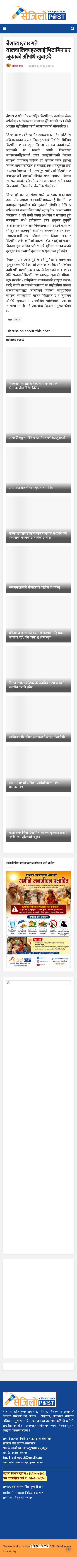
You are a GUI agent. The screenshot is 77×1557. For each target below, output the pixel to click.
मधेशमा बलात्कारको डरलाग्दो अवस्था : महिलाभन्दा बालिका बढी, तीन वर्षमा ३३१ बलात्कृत (37, 635)
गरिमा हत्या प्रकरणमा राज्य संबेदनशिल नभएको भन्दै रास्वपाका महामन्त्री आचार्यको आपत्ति (38, 536)
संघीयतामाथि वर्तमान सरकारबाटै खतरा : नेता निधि (37, 737)
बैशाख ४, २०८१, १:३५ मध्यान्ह (41, 66)
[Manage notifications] (68, 1549)
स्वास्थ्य (18, 320)
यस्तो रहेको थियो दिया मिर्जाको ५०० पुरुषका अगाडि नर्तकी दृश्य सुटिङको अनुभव (38, 835)
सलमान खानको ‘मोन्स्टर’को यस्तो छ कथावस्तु (34, 587)
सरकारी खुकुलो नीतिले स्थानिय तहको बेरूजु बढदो (37, 438)
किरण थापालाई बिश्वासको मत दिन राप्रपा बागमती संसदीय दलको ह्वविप (36, 685)
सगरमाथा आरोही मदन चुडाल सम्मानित (31, 488)
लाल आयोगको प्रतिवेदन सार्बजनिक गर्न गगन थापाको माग (34, 785)
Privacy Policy (9, 1551)
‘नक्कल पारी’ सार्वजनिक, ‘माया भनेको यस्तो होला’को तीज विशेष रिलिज (33, 386)
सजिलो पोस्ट (17, 66)
